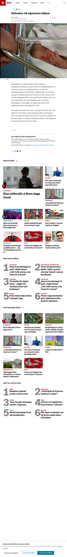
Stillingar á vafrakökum (11, 553)
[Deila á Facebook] (14, 9)
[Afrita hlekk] (12, 9)
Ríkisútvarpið (14, 17)
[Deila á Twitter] (16, 9)
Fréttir (17, 3)
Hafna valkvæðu (29, 553)
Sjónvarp (34, 3)
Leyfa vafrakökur (45, 553)
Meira (42, 3)
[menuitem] (20, 3)
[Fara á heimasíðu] (7, 3)
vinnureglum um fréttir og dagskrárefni (42, 145)
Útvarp (25, 3)
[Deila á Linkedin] (19, 9)
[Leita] (64, 3)
